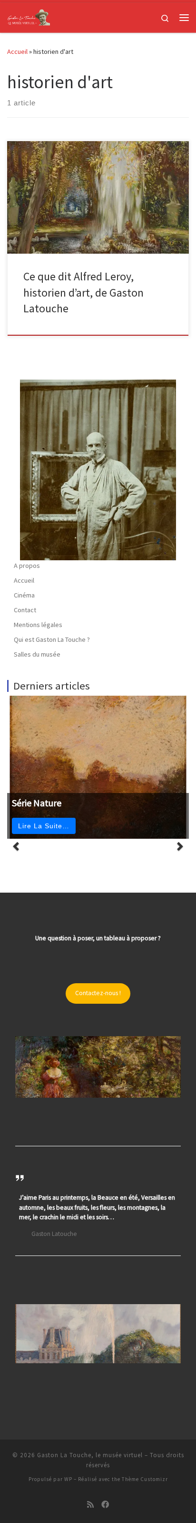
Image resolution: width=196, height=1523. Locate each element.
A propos (27, 565)
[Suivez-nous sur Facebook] (105, 1505)
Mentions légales (38, 624)
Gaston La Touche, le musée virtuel (90, 1455)
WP (68, 1479)
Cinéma (24, 595)
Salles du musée (37, 654)
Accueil (17, 51)
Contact (25, 610)
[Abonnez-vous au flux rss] (90, 1505)
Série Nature (36, 803)
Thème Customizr (145, 1479)
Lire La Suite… (43, 826)
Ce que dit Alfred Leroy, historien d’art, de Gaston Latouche (83, 292)
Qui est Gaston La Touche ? (52, 639)
